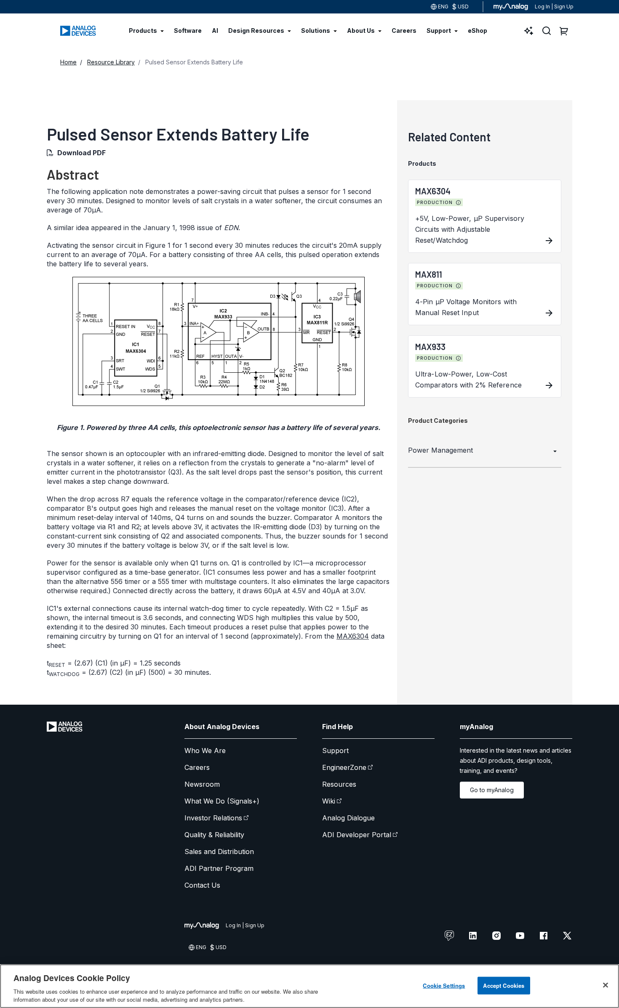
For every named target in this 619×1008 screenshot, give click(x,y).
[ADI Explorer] (529, 30)
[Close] (605, 985)
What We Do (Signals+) (221, 801)
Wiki (328, 801)
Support (335, 750)
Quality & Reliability (214, 834)
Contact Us (202, 885)
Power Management (440, 450)
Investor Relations (213, 818)
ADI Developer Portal (356, 834)
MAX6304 (352, 636)
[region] (309, 986)
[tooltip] (458, 202)
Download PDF (81, 153)
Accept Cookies (503, 985)
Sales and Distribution (219, 851)
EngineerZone (344, 767)
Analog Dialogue (348, 818)
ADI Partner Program (218, 868)
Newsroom (202, 784)
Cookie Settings (444, 985)
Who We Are (205, 750)
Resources (339, 784)
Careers (197, 767)
